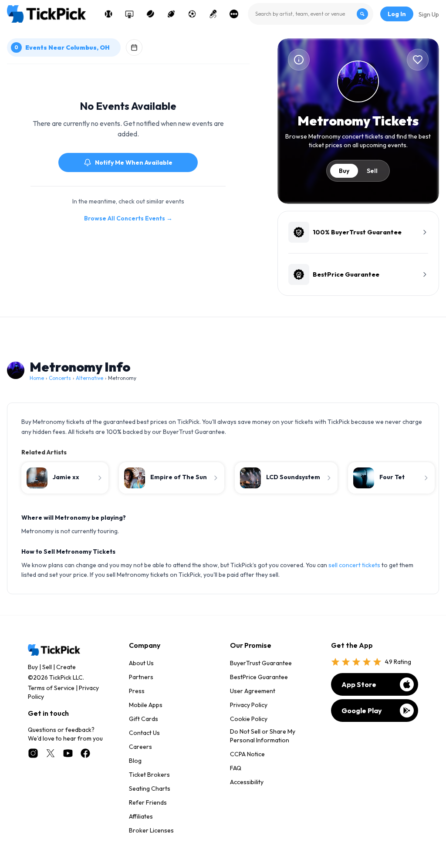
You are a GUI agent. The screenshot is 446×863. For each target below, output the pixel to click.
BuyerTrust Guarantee (261, 663)
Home (37, 378)
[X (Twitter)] (50, 753)
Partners (141, 677)
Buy (344, 171)
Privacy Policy (248, 705)
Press (137, 691)
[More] (234, 14)
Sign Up (429, 14)
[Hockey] (150, 14)
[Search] (362, 14)
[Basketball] (129, 14)
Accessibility (247, 782)
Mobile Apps (145, 705)
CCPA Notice (247, 754)
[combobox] (310, 14)
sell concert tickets (354, 565)
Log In (397, 14)
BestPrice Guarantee (259, 677)
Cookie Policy (248, 719)
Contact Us (144, 733)
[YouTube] (68, 753)
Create (66, 667)
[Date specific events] (134, 47)
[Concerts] (213, 14)
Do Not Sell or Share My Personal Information (262, 736)
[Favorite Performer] (418, 60)
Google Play (361, 710)
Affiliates (141, 816)
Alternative (89, 378)
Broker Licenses (151, 830)
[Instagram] (33, 753)
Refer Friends (148, 802)
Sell (372, 171)
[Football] (171, 14)
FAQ (235, 768)
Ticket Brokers (149, 774)
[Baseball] (108, 14)
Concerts (60, 378)
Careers (140, 747)
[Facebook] (85, 753)
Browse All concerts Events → (128, 218)
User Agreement (252, 691)
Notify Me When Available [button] (133, 162)
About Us (141, 663)
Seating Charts (149, 788)
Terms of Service (51, 688)
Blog (135, 761)
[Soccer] (192, 14)
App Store (358, 684)
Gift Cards (143, 719)
